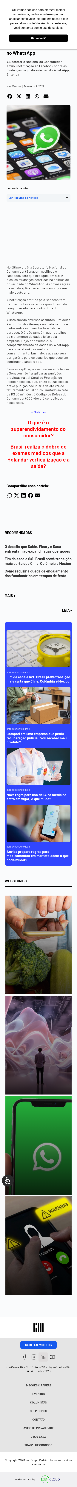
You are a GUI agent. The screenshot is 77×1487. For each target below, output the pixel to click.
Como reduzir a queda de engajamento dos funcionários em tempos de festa (36, 573)
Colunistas (38, 1402)
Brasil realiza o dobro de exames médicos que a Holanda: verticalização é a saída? (38, 456)
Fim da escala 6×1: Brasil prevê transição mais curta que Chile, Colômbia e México (38, 561)
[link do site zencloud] (50, 1479)
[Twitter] (43, 1357)
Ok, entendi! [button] (38, 38)
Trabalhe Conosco (38, 1445)
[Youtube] (52, 1357)
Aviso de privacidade (38, 1428)
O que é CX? (38, 1436)
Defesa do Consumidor (18, 672)
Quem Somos (38, 1411)
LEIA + (67, 610)
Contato (38, 1419)
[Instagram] (33, 1357)
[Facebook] (24, 1357)
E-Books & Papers (38, 1385)
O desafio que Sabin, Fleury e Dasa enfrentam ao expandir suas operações (37, 548)
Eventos (38, 1394)
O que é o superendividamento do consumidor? (38, 429)
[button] (10, 96)
